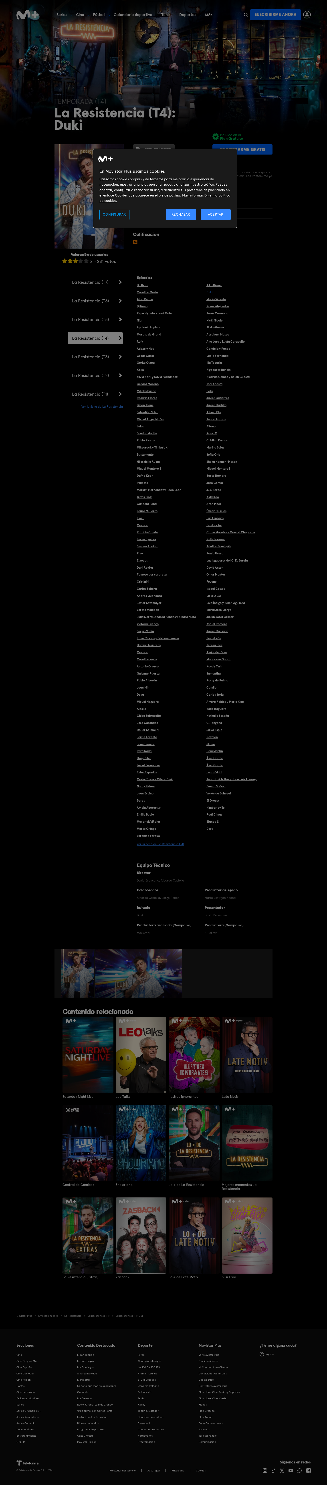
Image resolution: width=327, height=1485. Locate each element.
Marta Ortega (146, 828)
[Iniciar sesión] (307, 14)
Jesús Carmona (217, 313)
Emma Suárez (216, 786)
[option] (78, 973)
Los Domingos (85, 1367)
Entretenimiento (26, 1435)
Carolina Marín (147, 292)
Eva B (140, 518)
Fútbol (99, 14)
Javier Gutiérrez (217, 398)
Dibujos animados (88, 1423)
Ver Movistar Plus (209, 1354)
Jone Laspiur (146, 744)
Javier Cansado (217, 631)
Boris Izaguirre (216, 709)
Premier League (147, 1373)
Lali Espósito (215, 518)
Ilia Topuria (214, 362)
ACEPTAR (216, 214)
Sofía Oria (213, 454)
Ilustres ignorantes (183, 1097)
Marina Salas (215, 447)
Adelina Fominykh (218, 546)
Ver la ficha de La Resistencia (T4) (160, 844)
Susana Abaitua (147, 546)
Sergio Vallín (145, 631)
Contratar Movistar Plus (213, 1386)
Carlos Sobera (147, 588)
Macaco (142, 525)
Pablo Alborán (147, 680)
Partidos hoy (145, 1435)
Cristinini (143, 581)
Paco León (213, 638)
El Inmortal (83, 1379)
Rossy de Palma (217, 680)
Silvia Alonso (215, 327)
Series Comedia (25, 1423)
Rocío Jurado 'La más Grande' (95, 1404)
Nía (139, 320)
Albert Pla (213, 412)
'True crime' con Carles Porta (94, 1410)
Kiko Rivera (214, 285)
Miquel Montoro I (218, 468)
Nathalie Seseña (217, 715)
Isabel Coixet (215, 588)
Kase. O (211, 433)
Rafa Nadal (144, 751)
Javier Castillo (216, 405)
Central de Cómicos (78, 1185)
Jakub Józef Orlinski (220, 617)
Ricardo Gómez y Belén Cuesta (228, 377)
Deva (140, 694)
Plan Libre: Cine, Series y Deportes (219, 1392)
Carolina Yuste (147, 659)
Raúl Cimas (214, 814)
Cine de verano (25, 1392)
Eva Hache (214, 525)
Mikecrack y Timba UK (152, 447)
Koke (140, 369)
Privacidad (178, 1470)
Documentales (25, 1429)
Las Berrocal (84, 1398)
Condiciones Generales (213, 1373)
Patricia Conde (147, 532)
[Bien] (80, 260)
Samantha (213, 673)
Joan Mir (143, 687)
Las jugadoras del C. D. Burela (227, 560)
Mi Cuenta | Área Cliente (213, 1367)
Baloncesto (144, 1392)
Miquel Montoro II (149, 468)
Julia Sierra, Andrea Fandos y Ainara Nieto (166, 617)
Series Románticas (27, 1417)
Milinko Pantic (146, 391)
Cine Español (24, 1367)
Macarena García (218, 659)
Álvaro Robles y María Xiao (225, 701)
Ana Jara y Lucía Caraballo (225, 341)
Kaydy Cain (214, 666)
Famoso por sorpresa (152, 574)
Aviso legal (153, 1470)
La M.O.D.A (213, 596)
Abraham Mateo (217, 334)
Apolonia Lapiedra (149, 327)
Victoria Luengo (148, 624)
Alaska (141, 709)
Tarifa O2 (204, 1429)
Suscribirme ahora (275, 14)
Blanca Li (212, 821)
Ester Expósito (147, 772)
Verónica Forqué (148, 836)
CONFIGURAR (114, 214)
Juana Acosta (216, 419)
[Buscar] (246, 15)
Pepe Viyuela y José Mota (154, 313)
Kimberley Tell (216, 807)
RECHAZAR (181, 214)
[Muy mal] (64, 260)
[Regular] (75, 260)
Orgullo (20, 1441)
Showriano (124, 1185)
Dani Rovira (145, 567)
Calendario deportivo (133, 14)
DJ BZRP (142, 285)
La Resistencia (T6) (90, 301)
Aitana (211, 426)
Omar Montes (215, 574)
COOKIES (201, 1470)
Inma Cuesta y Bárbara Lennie (158, 638)
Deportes (187, 14)
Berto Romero (216, 475)
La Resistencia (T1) (90, 394)
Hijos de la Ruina (148, 461)
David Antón (214, 567)
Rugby (141, 1404)
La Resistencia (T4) (90, 338)
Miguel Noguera (148, 701)
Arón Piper (213, 504)
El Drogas (213, 800)
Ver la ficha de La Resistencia (102, 406)
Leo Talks (123, 1097)
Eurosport (144, 1423)
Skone (210, 744)
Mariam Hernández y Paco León (159, 490)
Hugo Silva (144, 758)
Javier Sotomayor (149, 603)
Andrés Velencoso (149, 596)
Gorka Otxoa (146, 362)
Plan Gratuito (207, 1410)
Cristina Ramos (217, 440)
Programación (146, 1441)
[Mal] (70, 260)
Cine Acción (23, 1379)
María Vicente (216, 299)
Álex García (214, 758)
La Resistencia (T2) (90, 375)
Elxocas (142, 560)
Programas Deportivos (90, 1429)
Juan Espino (145, 793)
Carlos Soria (215, 694)
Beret (141, 800)
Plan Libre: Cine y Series (213, 1398)
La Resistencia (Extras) (80, 1277)
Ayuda (270, 1354)
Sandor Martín (147, 433)
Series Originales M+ (28, 1410)
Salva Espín (214, 730)
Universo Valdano (148, 1386)
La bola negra (85, 1361)
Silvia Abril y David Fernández (157, 377)
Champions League (149, 1361)
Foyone (211, 581)
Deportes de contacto (151, 1417)
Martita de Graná (149, 334)
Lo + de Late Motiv (183, 1277)
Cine (80, 14)
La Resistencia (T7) (90, 282)
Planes (203, 1404)
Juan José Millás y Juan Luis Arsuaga (231, 779)
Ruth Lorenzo (215, 539)
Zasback (122, 1277)
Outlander (83, 1392)
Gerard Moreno (148, 384)
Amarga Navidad (87, 1373)
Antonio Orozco (148, 666)
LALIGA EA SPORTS (149, 1367)
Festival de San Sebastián (92, 1417)
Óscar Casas (145, 355)
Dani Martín (214, 751)
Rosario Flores (147, 398)
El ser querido (85, 1354)
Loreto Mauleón (148, 609)
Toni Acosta (214, 384)
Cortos (20, 1386)
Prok (140, 553)
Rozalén (212, 737)
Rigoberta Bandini (218, 369)
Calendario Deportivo (151, 1429)
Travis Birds (144, 497)
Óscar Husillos (216, 511)
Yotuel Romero (216, 624)
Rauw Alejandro (217, 306)
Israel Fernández (148, 765)
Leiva (140, 426)
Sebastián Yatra (147, 412)
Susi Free (229, 1277)
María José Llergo (218, 609)
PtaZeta (142, 482)
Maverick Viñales (148, 821)
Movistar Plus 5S (86, 1441)
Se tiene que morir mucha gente (96, 1386)
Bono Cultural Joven (211, 1423)
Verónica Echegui (218, 793)
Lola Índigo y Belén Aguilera (225, 603)
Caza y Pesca (85, 1435)
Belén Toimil (145, 405)
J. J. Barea (213, 490)
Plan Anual (205, 1417)
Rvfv (140, 341)
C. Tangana (214, 723)
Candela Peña (147, 504)
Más (208, 15)
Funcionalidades (208, 1361)
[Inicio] (27, 15)
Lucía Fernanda (217, 355)
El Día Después (147, 1379)
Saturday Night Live (78, 1097)
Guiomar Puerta (148, 673)
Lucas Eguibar (146, 539)
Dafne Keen (145, 475)
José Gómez (214, 482)
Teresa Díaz (214, 645)
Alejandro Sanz (216, 652)
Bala (209, 391)
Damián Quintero (149, 645)
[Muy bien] (86, 260)
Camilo (211, 687)
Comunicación (207, 1441)
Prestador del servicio (122, 1470)
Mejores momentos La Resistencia (239, 1187)
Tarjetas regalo (208, 1435)
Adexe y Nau (145, 348)
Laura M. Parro (147, 511)
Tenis (165, 14)
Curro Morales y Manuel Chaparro (230, 532)
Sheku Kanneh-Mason (221, 461)
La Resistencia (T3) (90, 356)
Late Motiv (230, 1097)
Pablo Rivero (146, 440)
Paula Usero (214, 553)
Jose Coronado (147, 723)
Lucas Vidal (214, 772)
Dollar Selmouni (148, 730)
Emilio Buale (145, 814)
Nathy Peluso (146, 786)
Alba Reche (145, 299)
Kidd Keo (212, 497)
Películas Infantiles (27, 1398)
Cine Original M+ (26, 1361)
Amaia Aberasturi (149, 807)
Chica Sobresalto (149, 715)
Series (62, 14)
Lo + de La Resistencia (186, 1185)
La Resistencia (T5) (90, 319)
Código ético (206, 1379)
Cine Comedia (25, 1373)
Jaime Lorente (147, 737)
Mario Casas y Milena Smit (155, 779)
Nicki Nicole (214, 320)
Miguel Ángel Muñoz (150, 419)
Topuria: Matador (148, 1410)
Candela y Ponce (218, 348)
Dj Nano (142, 306)
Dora (209, 828)
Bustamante (145, 454)
